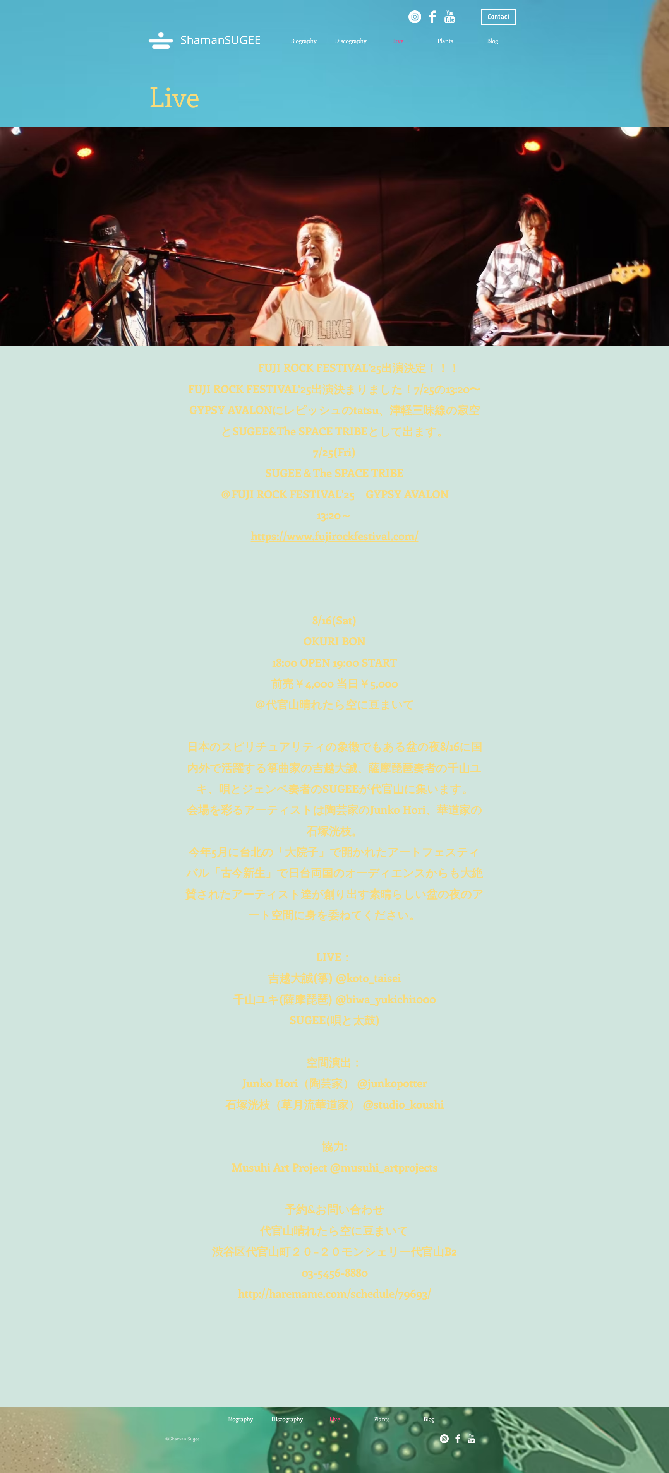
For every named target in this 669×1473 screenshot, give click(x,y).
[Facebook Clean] (432, 16)
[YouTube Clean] (449, 16)
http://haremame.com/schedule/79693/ (334, 1293)
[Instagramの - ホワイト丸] (414, 16)
